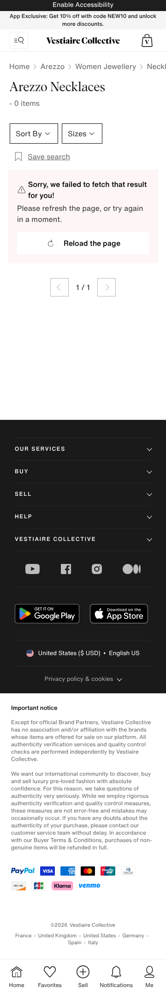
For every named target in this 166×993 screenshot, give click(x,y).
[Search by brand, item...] (19, 40)
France (23, 935)
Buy (22, 472)
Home (19, 66)
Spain (75, 942)
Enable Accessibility (83, 5)
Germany (133, 935)
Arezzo (52, 66)
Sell (23, 494)
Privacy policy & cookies (79, 678)
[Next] (106, 287)
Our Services (40, 449)
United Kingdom (57, 935)
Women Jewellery (105, 66)
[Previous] (59, 287)
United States (99, 935)
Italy (93, 942)
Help (23, 517)
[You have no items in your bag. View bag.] (147, 40)
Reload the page (92, 243)
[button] (147, 40)
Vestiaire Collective (55, 539)
